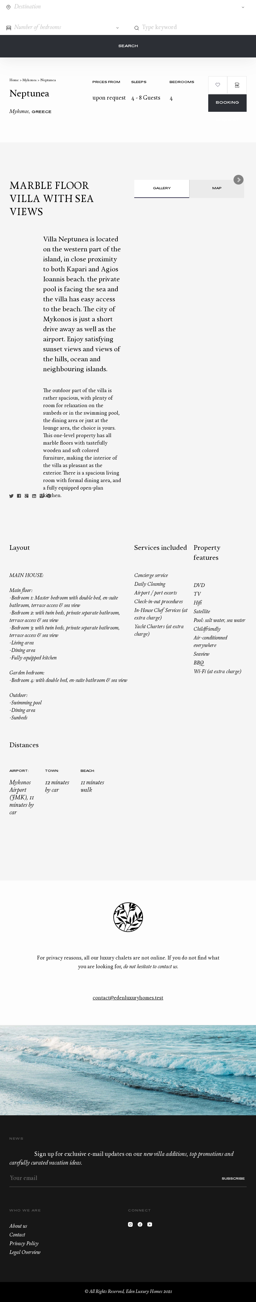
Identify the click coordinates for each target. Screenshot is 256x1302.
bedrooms (182, 82)
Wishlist (232, 18)
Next (239, 180)
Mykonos (29, 80)
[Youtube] (151, 1226)
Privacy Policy (23, 1243)
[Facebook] (141, 1226)
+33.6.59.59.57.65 (220, 18)
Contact (209, 18)
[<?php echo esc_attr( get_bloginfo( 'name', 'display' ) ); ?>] (32, 18)
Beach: (88, 771)
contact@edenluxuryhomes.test (128, 998)
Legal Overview (24, 1252)
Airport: (19, 771)
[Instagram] (132, 1226)
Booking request (227, 106)
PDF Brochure (237, 85)
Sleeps (138, 82)
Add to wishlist (218, 85)
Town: (52, 771)
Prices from (106, 82)
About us (18, 1226)
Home (14, 80)
